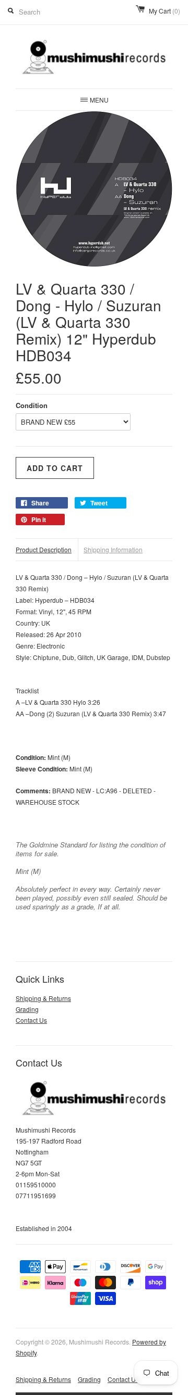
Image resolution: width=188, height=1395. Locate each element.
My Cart (164, 10)
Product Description (44, 549)
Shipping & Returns (43, 998)
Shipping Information (113, 549)
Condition (32, 405)
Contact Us (31, 1020)
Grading (27, 1009)
